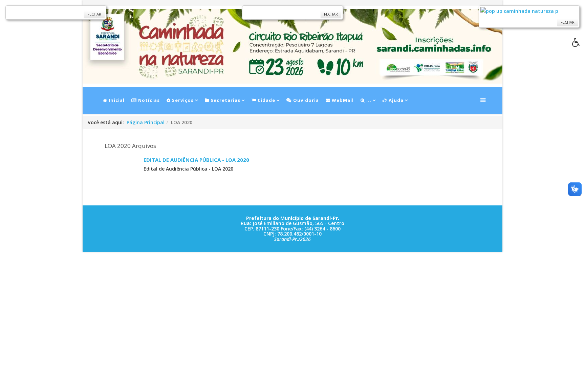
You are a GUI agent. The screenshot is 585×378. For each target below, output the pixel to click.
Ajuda (395, 100)
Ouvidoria (305, 100)
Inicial (116, 100)
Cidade (265, 100)
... (368, 100)
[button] (578, 44)
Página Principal (146, 122)
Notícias (148, 100)
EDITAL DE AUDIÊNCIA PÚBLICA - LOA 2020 (196, 159)
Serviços (182, 100)
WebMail (342, 100)
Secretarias (224, 100)
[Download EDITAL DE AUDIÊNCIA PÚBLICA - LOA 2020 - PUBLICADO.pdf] (121, 173)
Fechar (94, 14)
